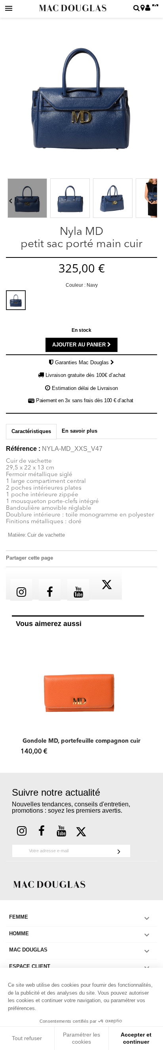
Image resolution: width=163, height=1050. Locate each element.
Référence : (23, 449)
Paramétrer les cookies (81, 1038)
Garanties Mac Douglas (82, 362)
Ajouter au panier (79, 345)
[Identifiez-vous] (147, 8)
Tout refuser (27, 1038)
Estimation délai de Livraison (85, 388)
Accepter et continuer (136, 1038)
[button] (16, 696)
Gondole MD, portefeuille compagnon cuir (81, 741)
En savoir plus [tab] (79, 431)
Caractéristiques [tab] (31, 431)
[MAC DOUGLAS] (49, 884)
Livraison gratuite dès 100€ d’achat (85, 375)
